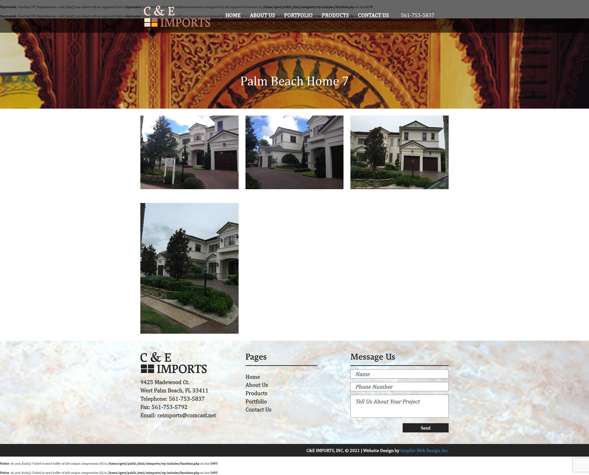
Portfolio (298, 15)
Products (335, 15)
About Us (262, 15)
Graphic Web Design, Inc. (424, 450)
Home (233, 15)
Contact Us (373, 15)
